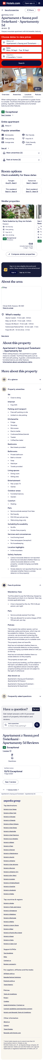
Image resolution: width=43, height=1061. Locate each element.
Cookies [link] (6, 1001)
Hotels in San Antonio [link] (11, 864)
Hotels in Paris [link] (8, 846)
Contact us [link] (7, 960)
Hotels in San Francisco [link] (11, 835)
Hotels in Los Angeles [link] (11, 839)
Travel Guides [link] (8, 1029)
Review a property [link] (10, 964)
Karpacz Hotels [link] (12, 790)
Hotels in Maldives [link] (10, 914)
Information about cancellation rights (17, 362)
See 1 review (6, 115)
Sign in (13, 272)
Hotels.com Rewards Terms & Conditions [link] (17, 1012)
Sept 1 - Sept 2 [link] (31, 183)
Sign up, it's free (25, 272)
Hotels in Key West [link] (10, 875)
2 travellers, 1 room (14, 57)
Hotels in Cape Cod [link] (10, 944)
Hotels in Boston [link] (9, 868)
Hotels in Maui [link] (8, 929)
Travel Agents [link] (8, 984)
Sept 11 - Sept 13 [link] (32, 191)
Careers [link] (6, 1025)
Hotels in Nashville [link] (10, 831)
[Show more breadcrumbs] (3, 789)
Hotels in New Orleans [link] (11, 824)
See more (5, 336)
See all (4, 148)
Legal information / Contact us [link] (14, 1005)
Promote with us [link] (9, 981)
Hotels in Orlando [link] (9, 820)
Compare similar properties (23, 254)
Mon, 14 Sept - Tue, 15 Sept (17, 50)
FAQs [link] (5, 957)
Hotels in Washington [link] (11, 853)
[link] (39, 10)
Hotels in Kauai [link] (9, 936)
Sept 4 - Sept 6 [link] (11, 191)
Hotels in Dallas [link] (9, 894)
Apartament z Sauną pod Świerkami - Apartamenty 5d (24, 43)
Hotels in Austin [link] (9, 857)
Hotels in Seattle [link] (9, 886)
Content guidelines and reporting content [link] (18, 1009)
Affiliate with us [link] (9, 973)
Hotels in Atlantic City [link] (11, 872)
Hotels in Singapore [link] (10, 910)
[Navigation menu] (39, 3)
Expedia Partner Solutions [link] (12, 977)
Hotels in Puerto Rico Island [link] (13, 933)
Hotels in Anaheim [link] (10, 890)
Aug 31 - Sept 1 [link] (11, 183)
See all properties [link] (12, 10)
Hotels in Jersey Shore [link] (11, 925)
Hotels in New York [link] (10, 813)
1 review (6, 751)
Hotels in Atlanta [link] (9, 861)
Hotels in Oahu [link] (9, 940)
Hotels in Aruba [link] (9, 903)
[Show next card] (40, 80)
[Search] (37, 725)
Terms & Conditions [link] (10, 994)
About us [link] (7, 1022)
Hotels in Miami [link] (9, 842)
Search (21, 63)
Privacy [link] (6, 998)
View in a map (8, 308)
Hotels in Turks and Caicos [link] (12, 907)
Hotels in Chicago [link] (9, 816)
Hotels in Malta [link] (9, 921)
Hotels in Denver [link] (9, 850)
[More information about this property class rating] (8, 28)
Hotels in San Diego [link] (10, 828)
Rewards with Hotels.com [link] (12, 1033)
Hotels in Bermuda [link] (10, 918)
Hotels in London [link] (9, 879)
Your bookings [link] (8, 953)
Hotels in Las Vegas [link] (10, 809)
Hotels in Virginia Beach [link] (11, 883)
